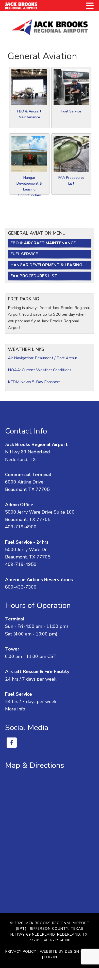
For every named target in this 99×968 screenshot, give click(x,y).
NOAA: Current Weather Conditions (40, 370)
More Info (15, 709)
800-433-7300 (21, 587)
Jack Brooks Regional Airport (49, 26)
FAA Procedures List (33, 276)
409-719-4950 (21, 564)
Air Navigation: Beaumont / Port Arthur (42, 358)
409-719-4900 (21, 527)
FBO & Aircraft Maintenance (43, 243)
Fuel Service (71, 111)
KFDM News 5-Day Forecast (34, 382)
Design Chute (79, 951)
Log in (50, 957)
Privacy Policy (20, 951)
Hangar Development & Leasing (46, 265)
